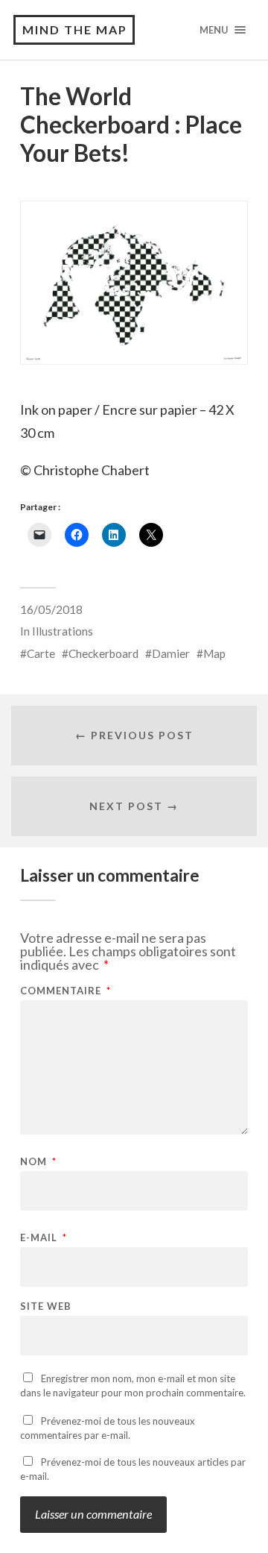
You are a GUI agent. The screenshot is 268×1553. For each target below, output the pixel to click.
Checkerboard (103, 653)
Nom (38, 1162)
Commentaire (65, 991)
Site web (45, 1306)
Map (214, 653)
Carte (41, 653)
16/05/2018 (51, 609)
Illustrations (62, 631)
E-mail (43, 1238)
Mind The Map (74, 29)
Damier (171, 653)
